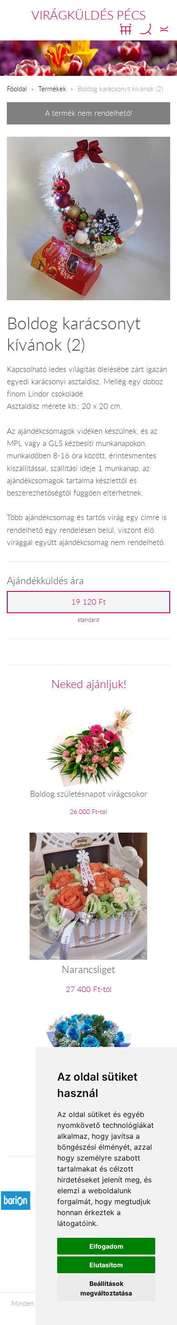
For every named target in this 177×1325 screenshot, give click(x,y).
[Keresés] (145, 29)
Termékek (52, 88)
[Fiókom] (164, 29)
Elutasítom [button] (106, 1265)
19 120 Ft (88, 602)
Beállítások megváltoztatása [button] (106, 1288)
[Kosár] (125, 29)
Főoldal (17, 88)
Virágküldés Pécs (88, 15)
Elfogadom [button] (106, 1246)
